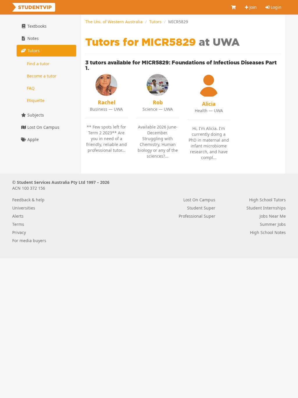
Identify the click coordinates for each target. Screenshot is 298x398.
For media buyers (29, 240)
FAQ (31, 88)
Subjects (35, 115)
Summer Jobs (273, 224)
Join (252, 7)
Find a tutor (38, 63)
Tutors (155, 21)
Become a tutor (41, 76)
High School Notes (268, 232)
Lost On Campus (42, 127)
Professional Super (197, 216)
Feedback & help (28, 199)
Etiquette (36, 100)
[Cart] (234, 7)
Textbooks (36, 26)
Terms (18, 224)
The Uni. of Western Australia (114, 21)
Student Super (201, 208)
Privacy (19, 232)
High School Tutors (267, 199)
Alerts (18, 216)
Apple (32, 139)
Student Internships (266, 208)
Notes (32, 38)
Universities (23, 208)
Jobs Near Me (273, 216)
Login (275, 7)
